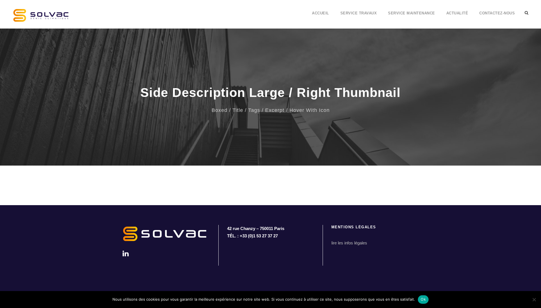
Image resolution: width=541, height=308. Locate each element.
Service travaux (358, 13)
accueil (320, 13)
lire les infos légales (349, 242)
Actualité (457, 13)
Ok (423, 299)
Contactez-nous (497, 13)
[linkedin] (125, 253)
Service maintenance (411, 13)
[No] (534, 299)
